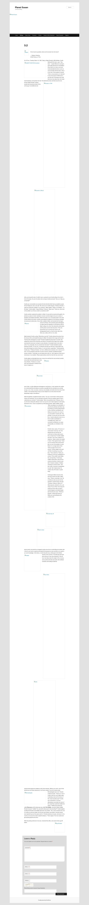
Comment (27, 847)
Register (67, 35)
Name (27, 867)
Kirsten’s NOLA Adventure (49, 35)
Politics (39, 35)
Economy (34, 35)
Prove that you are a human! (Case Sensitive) (34, 888)
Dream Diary (27, 35)
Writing (21, 35)
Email (27, 873)
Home (16, 35)
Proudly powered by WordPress (44, 900)
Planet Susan (21, 7)
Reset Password (59, 35)
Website (26, 880)
